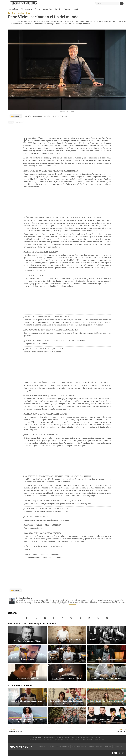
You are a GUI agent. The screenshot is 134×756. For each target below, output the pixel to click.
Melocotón (60, 737)
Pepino (72, 737)
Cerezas (97, 737)
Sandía (92, 737)
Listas (102, 740)
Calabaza (77, 740)
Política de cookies (95, 746)
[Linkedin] (89, 618)
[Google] (27, 618)
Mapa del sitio (118, 746)
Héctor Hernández (24, 598)
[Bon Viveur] (23, 3)
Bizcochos (49, 740)
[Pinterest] (71, 618)
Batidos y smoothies (49, 737)
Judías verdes (85, 737)
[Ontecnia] (117, 753)
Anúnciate (42, 746)
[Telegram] (45, 618)
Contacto (107, 746)
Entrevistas (19, 122)
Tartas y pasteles (40, 740)
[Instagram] (80, 618)
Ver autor (72, 604)
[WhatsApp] (36, 618)
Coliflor (83, 740)
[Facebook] (53, 618)
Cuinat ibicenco (121, 731)
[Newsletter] (106, 618)
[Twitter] (62, 618)
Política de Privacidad (79, 746)
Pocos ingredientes (67, 740)
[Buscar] (122, 3)
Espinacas (97, 740)
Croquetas (57, 740)
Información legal (63, 746)
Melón (77, 737)
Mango (66, 737)
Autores (51, 746)
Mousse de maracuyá (15, 731)
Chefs (11, 122)
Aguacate (90, 740)
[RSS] (98, 618)
